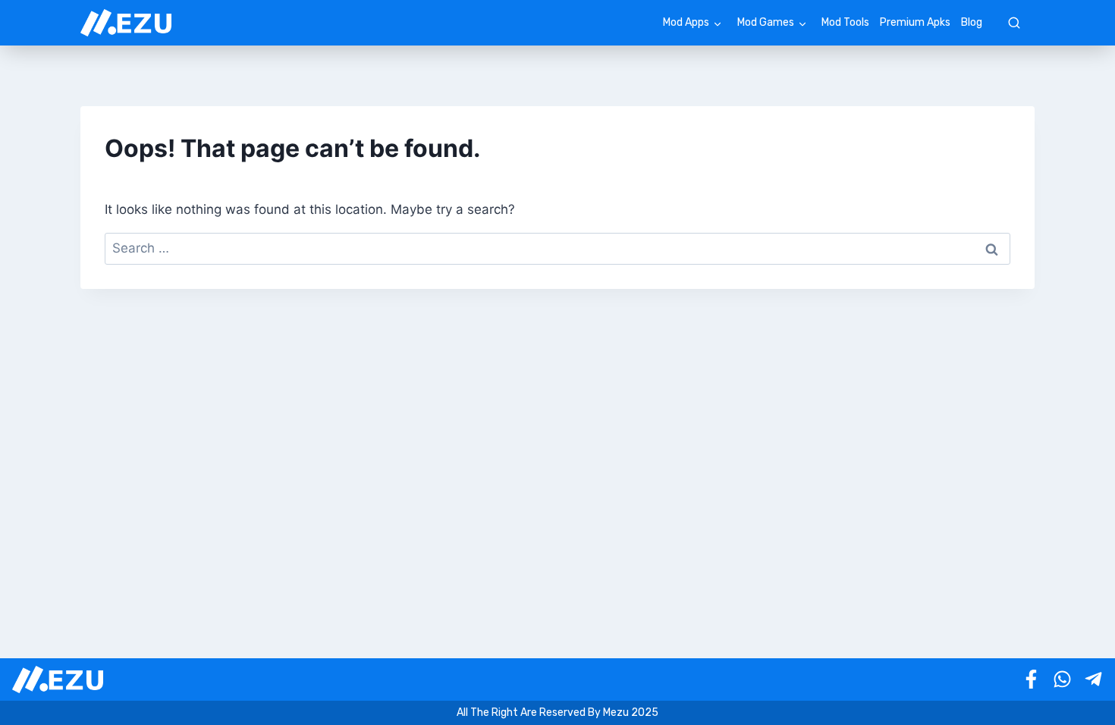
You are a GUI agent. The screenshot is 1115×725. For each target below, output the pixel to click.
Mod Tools (845, 22)
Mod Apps (686, 22)
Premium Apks (915, 22)
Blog (971, 22)
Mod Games (765, 22)
